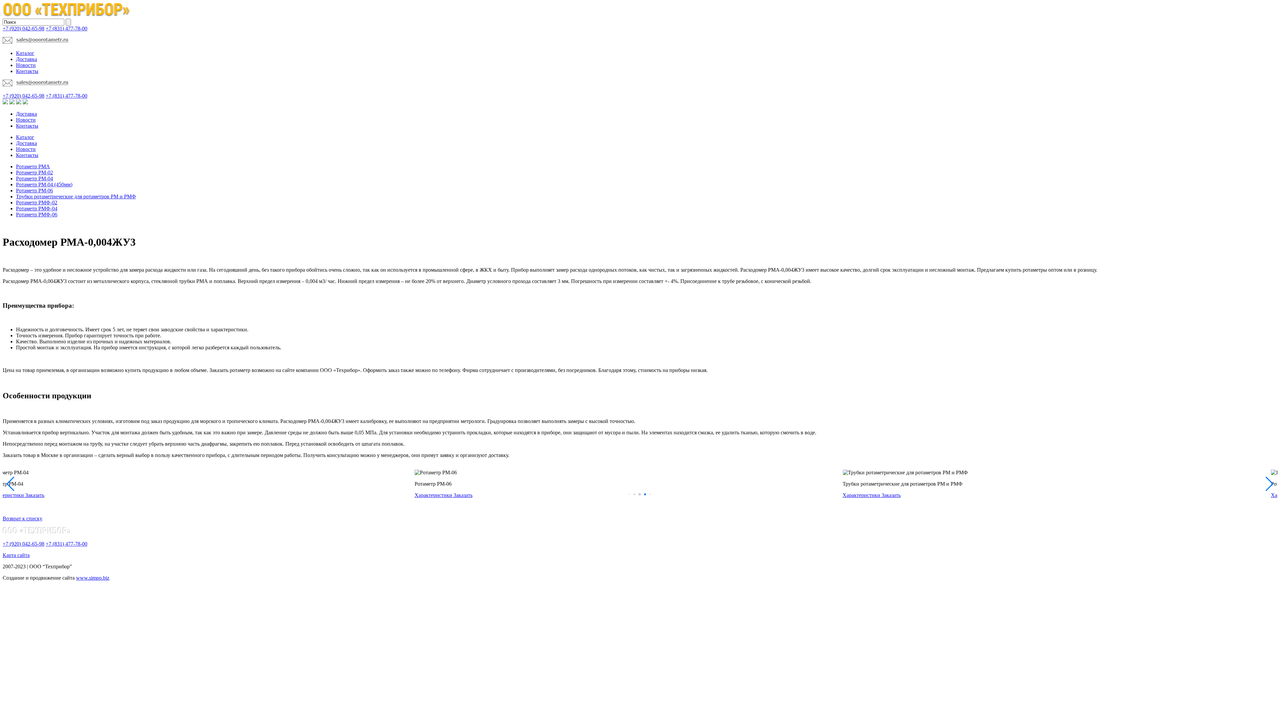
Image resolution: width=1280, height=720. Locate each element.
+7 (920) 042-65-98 (23, 28)
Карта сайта (16, 555)
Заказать (51, 495)
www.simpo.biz (92, 578)
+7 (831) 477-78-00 (66, 28)
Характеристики (22, 495)
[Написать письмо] (35, 42)
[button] (629, 494)
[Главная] (67, 15)
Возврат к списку (22, 518)
